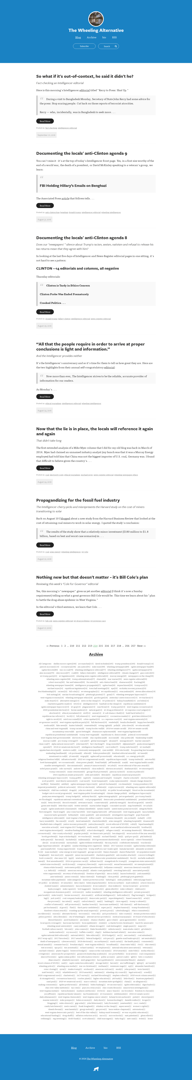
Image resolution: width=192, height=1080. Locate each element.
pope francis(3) (142, 814)
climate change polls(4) (117, 793)
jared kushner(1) (71, 919)
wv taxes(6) (142, 753)
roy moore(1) (72, 932)
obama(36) (101, 678)
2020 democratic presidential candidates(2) (109, 857)
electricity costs (57, 474)
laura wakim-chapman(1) (120, 1009)
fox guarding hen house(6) (142, 749)
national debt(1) (77, 935)
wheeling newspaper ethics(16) (78, 697)
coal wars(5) (84, 780)
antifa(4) (65, 783)
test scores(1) (47, 947)
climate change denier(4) (141, 780)
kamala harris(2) (127, 848)
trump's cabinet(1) (138, 901)
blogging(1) (52, 1003)
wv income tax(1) (114, 984)
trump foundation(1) (141, 907)
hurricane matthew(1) (109, 904)
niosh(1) (119, 969)
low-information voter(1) (88, 956)
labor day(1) (79, 882)
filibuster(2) (148, 830)
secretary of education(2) (74, 873)
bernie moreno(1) (72, 895)
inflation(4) (101, 787)
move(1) (141, 919)
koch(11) (70, 716)
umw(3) (148, 802)
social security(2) (57, 842)
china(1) (127, 981)
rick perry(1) (108, 938)
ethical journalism (53, 403)
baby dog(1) (120, 1018)
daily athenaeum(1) (48, 996)
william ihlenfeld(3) (86, 808)
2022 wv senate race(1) (139, 993)
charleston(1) (69, 975)
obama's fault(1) (98, 919)
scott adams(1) (88, 1018)
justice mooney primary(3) (75, 824)
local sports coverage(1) (50, 922)
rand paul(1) (52, 981)
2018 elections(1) (85, 941)
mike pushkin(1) (125, 879)
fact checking (51, 127)
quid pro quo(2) (131, 836)
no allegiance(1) (140, 981)
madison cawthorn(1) (86, 990)
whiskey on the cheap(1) (106, 1006)
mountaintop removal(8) (63, 731)
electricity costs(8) (80, 737)
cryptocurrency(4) (116, 787)
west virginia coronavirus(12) (140, 706)
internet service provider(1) (99, 916)
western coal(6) (69, 749)
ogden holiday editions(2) (144, 845)
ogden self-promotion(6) (101, 756)
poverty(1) (144, 885)
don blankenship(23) (47, 691)
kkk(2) (106, 845)
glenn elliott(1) (112, 888)
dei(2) (120, 836)
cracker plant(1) (85, 978)
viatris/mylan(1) (68, 990)
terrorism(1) (84, 913)
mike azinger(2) (74, 879)
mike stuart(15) (51, 700)
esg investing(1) (59, 1018)
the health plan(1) (132, 941)
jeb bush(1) (117, 978)
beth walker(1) (123, 895)
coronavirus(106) (68, 666)
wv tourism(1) (106, 993)
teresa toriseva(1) (130, 885)
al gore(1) (64, 907)
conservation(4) (101, 802)
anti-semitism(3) (103, 814)
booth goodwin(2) (49, 836)
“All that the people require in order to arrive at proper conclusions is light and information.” (90, 346)
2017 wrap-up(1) (45, 938)
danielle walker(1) (132, 999)
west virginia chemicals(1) (69, 996)
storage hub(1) (102, 962)
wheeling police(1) (47, 965)
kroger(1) (146, 999)
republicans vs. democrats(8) (113, 734)
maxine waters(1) (50, 999)
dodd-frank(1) (74, 1018)
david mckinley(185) (104, 663)
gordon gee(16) (101, 697)
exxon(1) (56, 913)
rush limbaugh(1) (113, 925)
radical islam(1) (88, 901)
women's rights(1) (141, 1006)
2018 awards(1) (120, 950)
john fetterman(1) (95, 1003)
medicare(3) (92, 827)
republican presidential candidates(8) (61, 734)
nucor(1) (103, 1015)
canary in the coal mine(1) (100, 950)
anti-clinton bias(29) (108, 682)
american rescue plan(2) (78, 870)
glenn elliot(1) (147, 1015)
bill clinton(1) (126, 904)
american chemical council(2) (137, 867)
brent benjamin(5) (100, 780)
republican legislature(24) (76, 688)
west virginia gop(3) (132, 811)
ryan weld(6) (107, 749)
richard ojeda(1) (87, 947)
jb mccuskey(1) (99, 885)
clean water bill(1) (128, 944)
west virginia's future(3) (76, 817)
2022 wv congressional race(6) (91, 759)
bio (104, 37)
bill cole (48, 620)
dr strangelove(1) (47, 978)
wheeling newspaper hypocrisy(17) (131, 694)
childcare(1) (140, 888)
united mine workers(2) (50, 864)
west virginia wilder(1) (95, 944)
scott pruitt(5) (48, 780)
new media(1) (130, 935)
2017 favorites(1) (61, 938)
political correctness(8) (138, 734)
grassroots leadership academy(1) (92, 953)
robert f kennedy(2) (144, 839)
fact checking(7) (97, 743)
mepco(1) (142, 925)
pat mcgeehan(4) (126, 796)
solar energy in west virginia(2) (72, 851)
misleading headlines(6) (56, 753)
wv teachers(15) (146, 697)
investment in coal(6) (58, 756)
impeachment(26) (125, 685)
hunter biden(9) (76, 725)
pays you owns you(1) (91, 987)
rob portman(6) (75, 753)
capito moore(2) (105, 864)
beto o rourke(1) (145, 956)
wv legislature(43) (66, 675)
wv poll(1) (43, 882)
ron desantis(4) (124, 783)
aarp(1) (77, 901)
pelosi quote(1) (45, 916)
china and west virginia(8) (57, 728)
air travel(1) (151, 962)
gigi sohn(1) (80, 1003)
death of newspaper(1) (50, 941)
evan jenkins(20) (126, 691)
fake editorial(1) (93, 935)
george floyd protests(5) (97, 771)
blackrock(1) (98, 888)
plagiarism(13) (88, 706)
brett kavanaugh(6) (48, 762)
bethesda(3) (73, 814)
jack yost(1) (56, 898)
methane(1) (103, 965)
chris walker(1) (114, 885)
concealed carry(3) (118, 805)
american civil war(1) (104, 969)
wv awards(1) (66, 882)
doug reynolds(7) (113, 743)
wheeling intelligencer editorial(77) (90, 669)
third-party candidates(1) (88, 907)
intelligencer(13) (90, 703)
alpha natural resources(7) (63, 743)
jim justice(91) (84, 666)
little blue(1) (129, 978)
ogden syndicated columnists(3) (62, 808)
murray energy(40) (118, 675)
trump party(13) (118, 706)
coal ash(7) (84, 740)
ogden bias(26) (108, 685)
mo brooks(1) (127, 990)
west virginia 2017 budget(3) (72, 827)
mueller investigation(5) (54, 765)
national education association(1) (126, 947)
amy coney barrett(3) (76, 811)
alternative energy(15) (69, 700)
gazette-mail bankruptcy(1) (128, 938)
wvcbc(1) (101, 990)
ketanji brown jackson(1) (120, 996)
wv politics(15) (108, 700)
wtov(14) (77, 703)
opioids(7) (47, 746)
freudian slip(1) (76, 944)
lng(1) (46, 898)
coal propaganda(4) (93, 799)
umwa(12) (96, 712)
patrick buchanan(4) (108, 783)
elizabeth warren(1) (70, 959)
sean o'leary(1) (113, 990)
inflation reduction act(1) (87, 1015)
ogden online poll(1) (66, 956)
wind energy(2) (82, 857)
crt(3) (148, 817)
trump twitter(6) (136, 759)
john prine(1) (130, 969)
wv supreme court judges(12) (138, 709)
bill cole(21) (74, 691)
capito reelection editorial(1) (81, 962)
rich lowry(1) (78, 891)
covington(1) (44, 953)
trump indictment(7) (129, 746)
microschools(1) (116, 1015)
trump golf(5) (75, 777)
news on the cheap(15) (90, 700)
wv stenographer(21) (90, 691)
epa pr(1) (58, 947)
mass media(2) (51, 851)
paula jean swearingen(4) (53, 796)
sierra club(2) (112, 873)
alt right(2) (66, 845)
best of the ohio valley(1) (86, 1012)
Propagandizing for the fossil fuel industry (78, 500)
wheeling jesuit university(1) (59, 925)
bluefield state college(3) (51, 824)
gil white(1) (146, 928)
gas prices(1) (101, 1009)
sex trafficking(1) (127, 962)
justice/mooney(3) (96, 824)
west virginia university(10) (135, 719)
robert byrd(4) (100, 790)
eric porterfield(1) (116, 953)
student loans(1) (51, 885)
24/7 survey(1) (83, 975)
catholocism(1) (114, 928)
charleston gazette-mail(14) (60, 703)
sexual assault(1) (45, 944)
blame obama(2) (110, 851)
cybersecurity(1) (69, 941)
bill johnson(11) (83, 716)
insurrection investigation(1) (135, 987)
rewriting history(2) (122, 870)
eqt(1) (130, 965)
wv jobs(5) (112, 765)
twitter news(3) (81, 805)
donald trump (75, 212)
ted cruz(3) (104, 827)
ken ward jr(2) (57, 854)
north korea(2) (69, 864)
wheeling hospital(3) (132, 820)
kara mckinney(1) (83, 885)
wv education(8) (142, 725)
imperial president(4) (47, 787)
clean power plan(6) (84, 762)
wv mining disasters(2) (132, 830)
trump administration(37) (83, 678)
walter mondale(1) (94, 891)
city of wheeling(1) (77, 916)
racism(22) (62, 691)
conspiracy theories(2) (86, 864)
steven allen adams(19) (145, 691)
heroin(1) (114, 962)
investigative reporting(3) (123, 814)
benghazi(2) (44, 854)
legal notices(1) (135, 972)
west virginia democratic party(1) (59, 1012)
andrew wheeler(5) (82, 768)
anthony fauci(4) (89, 796)
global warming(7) (99, 740)
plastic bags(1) (62, 950)
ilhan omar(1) (54, 959)
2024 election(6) (122, 749)
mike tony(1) (57, 895)
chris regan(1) (122, 901)
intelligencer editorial (67, 127)
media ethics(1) (147, 950)
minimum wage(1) (118, 965)
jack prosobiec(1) (109, 913)
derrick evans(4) (69, 802)
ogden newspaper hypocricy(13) (55, 706)
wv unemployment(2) (144, 864)
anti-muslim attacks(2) (126, 854)
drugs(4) (73, 790)
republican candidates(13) (134, 703)
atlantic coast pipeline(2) (101, 870)
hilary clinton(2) (87, 876)
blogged (65, 518)
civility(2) (62, 870)
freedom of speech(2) (96, 873)
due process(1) (54, 901)
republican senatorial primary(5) (126, 774)
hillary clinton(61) (88, 672)
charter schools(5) (131, 777)
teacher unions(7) (142, 740)
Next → (141, 646)
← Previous (53, 646)
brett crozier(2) (45, 857)
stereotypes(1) (147, 996)
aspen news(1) (125, 1006)
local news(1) (131, 953)
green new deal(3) (49, 805)
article (65, 198)
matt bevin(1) (48, 972)
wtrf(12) (86, 712)
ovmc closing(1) (51, 969)
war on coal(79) (66, 669)
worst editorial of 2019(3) (117, 824)
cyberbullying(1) (123, 910)
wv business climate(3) (113, 817)
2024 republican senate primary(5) (68, 774)
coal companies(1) (147, 953)
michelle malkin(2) (146, 857)
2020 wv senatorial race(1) (70, 981)
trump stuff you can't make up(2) (103, 848)
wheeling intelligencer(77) (119, 669)
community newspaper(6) (89, 749)
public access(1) (108, 956)
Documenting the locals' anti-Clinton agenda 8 (81, 238)
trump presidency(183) (125, 663)
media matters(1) (56, 932)
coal (47, 474)
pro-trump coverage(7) (68, 740)
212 (84, 646)
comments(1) (147, 941)
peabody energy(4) (118, 802)
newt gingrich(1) (88, 959)
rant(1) (64, 962)
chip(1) (98, 932)
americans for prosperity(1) (63, 953)
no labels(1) (54, 882)
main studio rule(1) (131, 928)
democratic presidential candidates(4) (120, 799)
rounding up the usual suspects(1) (83, 910)
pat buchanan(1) (51, 907)
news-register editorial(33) (135, 678)
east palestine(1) (132, 1015)
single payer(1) (129, 925)
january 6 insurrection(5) (95, 765)
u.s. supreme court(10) (112, 719)
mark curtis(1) (116, 941)
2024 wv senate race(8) (138, 728)
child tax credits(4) (59, 790)
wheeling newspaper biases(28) (59, 685)
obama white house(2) (53, 867)
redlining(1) (46, 1018)
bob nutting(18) (53, 694)
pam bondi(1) (44, 895)
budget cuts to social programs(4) (57, 793)
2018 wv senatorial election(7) (67, 746)
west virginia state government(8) (55, 737)
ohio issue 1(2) (60, 857)
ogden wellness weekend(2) (91, 842)
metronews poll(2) (73, 867)
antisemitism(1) (67, 885)
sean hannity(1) (71, 1009)
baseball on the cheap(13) (110, 703)
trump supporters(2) (66, 848)
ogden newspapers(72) (142, 669)
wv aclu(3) (147, 805)
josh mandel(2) (143, 873)
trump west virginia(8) (89, 734)
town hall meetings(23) (99, 688)
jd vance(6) (74, 756)
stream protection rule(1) (145, 913)
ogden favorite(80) (50, 669)
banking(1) (109, 901)
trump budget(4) (73, 796)
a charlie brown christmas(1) (121, 922)
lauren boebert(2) (127, 873)
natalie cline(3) (103, 808)
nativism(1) (99, 972)
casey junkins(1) (81, 925)
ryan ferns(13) (103, 706)
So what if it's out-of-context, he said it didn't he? (84, 76)
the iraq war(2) (111, 842)
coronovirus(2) (44, 833)
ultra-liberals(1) (60, 916)
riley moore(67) (63, 672)
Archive (91, 37)
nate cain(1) (132, 1018)
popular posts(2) (81, 833)
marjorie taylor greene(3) (55, 814)
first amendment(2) (55, 861)
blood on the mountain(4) (143, 790)
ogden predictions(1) (68, 984)
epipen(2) (69, 854)
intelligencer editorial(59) (109, 672)
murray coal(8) (49, 740)
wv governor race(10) (48, 722)
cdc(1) (58, 972)
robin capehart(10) (91, 719)
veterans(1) (147, 947)
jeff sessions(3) (115, 811)
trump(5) (117, 777)
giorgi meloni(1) (87, 1009)
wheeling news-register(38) (58, 678)
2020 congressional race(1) (50, 975)
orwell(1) (148, 972)
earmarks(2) (72, 842)
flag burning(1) (138, 895)
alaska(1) (141, 959)
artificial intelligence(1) (105, 895)
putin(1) (136, 996)
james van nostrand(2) (84, 854)
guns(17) (110, 694)
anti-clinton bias (52, 212)
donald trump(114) (145, 663)
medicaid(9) (49, 725)
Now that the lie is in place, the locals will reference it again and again (94, 431)
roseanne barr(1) (61, 944)
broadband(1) (112, 944)
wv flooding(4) (45, 799)
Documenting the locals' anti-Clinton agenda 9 (81, 153)
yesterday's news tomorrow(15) (123, 697)
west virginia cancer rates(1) (95, 996)
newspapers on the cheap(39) (140, 675)
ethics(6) (87, 753)
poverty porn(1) (107, 910)
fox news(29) (92, 682)
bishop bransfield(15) (126, 700)
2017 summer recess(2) (121, 845)
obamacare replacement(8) (104, 731)
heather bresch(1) (90, 904)
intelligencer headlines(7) (93, 746)
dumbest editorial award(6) (124, 753)
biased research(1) (134, 898)
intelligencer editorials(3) (53, 817)
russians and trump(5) (102, 777)
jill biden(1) (84, 984)
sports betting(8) (83, 731)
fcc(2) (40, 851)
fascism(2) (59, 839)
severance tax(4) (85, 802)
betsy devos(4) (54, 802)
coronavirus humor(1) (66, 978)
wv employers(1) (103, 947)
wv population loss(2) (146, 851)
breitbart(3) (147, 827)
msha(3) (141, 817)
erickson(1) (89, 969)
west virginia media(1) (49, 990)
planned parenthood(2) (92, 867)
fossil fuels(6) (101, 762)
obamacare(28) (125, 682)
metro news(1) (70, 1006)
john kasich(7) (82, 743)
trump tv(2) (82, 848)
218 (119, 646)
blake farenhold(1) (98, 928)
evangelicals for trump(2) (116, 861)
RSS (114, 37)
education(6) (119, 756)
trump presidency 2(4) (143, 783)
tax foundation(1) (90, 993)
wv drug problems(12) (113, 709)
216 (107, 646)
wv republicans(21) (109, 691)
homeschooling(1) (115, 999)
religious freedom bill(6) (49, 759)
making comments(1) (47, 984)
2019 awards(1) (86, 972)
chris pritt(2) (113, 876)
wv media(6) (145, 746)
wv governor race (98, 620)
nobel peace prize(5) (48, 768)
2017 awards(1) (77, 938)
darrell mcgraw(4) (136, 802)
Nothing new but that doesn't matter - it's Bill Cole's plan (92, 577)
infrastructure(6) (68, 759)
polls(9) (117, 725)
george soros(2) (95, 851)
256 (127, 646)
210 (72, 646)
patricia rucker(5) (117, 771)
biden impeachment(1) (96, 882)
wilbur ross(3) (95, 817)
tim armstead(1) (71, 947)
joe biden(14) (143, 700)
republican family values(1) (69, 993)
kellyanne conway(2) (113, 867)
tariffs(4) (44, 783)
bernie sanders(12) (79, 709)
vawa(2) (41, 861)
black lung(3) (59, 811)
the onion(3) (61, 820)
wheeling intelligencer (111, 212)
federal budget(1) (93, 938)
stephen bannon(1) (122, 907)
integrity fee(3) (145, 808)
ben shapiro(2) (118, 833)
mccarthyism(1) (101, 941)
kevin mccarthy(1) (116, 882)
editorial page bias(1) (143, 879)
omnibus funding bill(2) (75, 830)
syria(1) (63, 969)
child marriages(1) (105, 1018)
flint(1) (73, 907)
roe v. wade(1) (140, 1003)
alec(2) (45, 842)
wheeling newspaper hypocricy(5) (53, 777)
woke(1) (142, 1018)
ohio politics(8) (127, 737)
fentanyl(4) (55, 783)
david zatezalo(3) (83, 820)
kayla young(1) (54, 888)
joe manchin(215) (85, 663)
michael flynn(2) (109, 836)
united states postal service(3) (124, 808)
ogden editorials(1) (132, 984)
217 (113, 646)
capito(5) (87, 777)
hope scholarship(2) (67, 836)
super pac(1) (106, 907)
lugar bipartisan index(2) (48, 845)
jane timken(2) (56, 876)
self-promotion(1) (73, 904)
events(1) (103, 922)
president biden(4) (146, 799)
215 (101, 646)
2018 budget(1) (108, 935)
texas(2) (96, 836)
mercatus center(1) (136, 932)
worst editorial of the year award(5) (133, 765)
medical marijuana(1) (122, 916)
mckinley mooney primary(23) (132, 688)
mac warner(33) (115, 678)
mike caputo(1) (69, 888)
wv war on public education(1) (135, 1012)
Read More (45, 121)
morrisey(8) (114, 737)
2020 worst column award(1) (143, 975)
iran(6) (125, 762)
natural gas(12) (95, 709)
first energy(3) (45, 811)
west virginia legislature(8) (129, 731)
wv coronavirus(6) (66, 762)
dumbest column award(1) (55, 910)
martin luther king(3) (99, 805)
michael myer (87, 474)
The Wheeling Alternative (100, 1058)
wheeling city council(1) (116, 972)
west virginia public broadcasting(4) (89, 793)
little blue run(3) (66, 805)
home (150, 1018)
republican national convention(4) (68, 799)
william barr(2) (96, 861)
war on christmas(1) (88, 965)
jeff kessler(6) (114, 762)
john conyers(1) (81, 928)
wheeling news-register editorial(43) (92, 675)
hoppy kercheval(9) (145, 722)
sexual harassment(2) (123, 864)
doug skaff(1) (68, 1015)
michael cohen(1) (46, 950)
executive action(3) (50, 827)
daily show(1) (99, 999)
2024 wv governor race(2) (76, 861)
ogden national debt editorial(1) (55, 935)
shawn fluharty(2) (127, 851)
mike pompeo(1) (67, 999)
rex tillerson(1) (44, 913)
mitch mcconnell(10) (72, 719)
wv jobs (85, 551)
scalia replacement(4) (118, 780)
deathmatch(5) (131, 768)
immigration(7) (126, 740)
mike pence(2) (47, 839)
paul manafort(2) (48, 848)
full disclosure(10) (99, 722)
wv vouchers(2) (84, 836)
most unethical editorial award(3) (125, 827)
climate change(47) (130, 672)
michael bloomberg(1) (101, 975)
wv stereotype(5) (146, 768)
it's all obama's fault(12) (113, 712)
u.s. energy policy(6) (135, 756)
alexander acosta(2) (144, 848)
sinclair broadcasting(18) (73, 694)
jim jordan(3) (130, 817)
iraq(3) (44, 808)
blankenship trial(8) (144, 737)
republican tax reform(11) (53, 716)
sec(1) (119, 935)
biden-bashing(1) (98, 984)
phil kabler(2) (146, 836)
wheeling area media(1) (67, 965)
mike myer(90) (98, 666)
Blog (78, 37)
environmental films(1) (125, 959)
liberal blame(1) (55, 919)
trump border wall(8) (95, 728)
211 (78, 646)
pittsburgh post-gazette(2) (132, 876)
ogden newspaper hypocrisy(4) (84, 783)
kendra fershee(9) (128, 722)
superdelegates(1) (116, 898)
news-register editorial (101, 318)
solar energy (55, 551)
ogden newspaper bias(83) (142, 666)
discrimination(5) (74, 765)
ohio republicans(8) (98, 737)
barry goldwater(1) (105, 959)
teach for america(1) (144, 922)
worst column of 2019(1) (48, 962)
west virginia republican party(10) (74, 722)
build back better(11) (135, 712)
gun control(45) (147, 672)
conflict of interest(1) (54, 904)
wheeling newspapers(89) (118, 666)
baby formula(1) (111, 1003)
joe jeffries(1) (50, 993)
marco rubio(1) (90, 981)
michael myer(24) (55, 688)
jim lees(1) (84, 919)
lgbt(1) (134, 956)
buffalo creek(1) (86, 932)
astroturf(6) (150, 759)
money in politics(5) (135, 771)
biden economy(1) (84, 999)
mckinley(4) (44, 790)
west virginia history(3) (97, 811)
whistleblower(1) (70, 972)
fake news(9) (61, 725)
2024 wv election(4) (86, 787)
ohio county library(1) (111, 987)
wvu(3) (71, 820)
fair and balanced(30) (75, 682)
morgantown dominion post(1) (57, 891)
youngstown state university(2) (142, 861)
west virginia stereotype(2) (51, 830)
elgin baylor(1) (148, 984)
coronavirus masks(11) (120, 716)
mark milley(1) (132, 882)
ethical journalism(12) (71, 712)
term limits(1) (144, 969)
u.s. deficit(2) (50, 870)
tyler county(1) (125, 913)
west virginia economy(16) (52, 697)
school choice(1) (148, 882)
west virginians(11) (100, 716)
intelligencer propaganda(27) (88, 685)
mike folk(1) (133, 950)
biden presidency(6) (101, 753)
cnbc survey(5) (65, 768)
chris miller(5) (98, 768)
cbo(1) (140, 944)
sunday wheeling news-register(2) (87, 845)
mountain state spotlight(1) (111, 981)
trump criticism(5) (57, 771)
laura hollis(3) (148, 811)
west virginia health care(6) (141, 762)
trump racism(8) (77, 728)
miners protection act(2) (93, 879)
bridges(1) (151, 895)
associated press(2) (141, 870)
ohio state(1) (150, 944)
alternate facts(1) (69, 913)
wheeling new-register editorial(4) (141, 787)
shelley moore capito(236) (65, 663)
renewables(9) (90, 725)
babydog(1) (111, 879)
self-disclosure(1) (141, 904)
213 (90, 646)
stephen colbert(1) (120, 975)
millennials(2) (84, 839)
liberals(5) (105, 774)
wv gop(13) (76, 706)
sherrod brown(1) (48, 956)
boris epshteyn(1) (89, 922)
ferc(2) (133, 857)
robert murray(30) (56, 682)
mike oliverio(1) (66, 1003)
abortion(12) (54, 712)
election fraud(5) (148, 777)
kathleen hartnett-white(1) (114, 932)
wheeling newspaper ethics (126, 474)
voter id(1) (95, 913)
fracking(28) (139, 682)
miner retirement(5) (76, 771)
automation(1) (139, 1009)
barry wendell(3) (47, 820)
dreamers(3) (148, 820)
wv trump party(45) (48, 675)
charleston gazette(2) (105, 854)
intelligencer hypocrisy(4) (140, 793)
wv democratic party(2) (100, 833)
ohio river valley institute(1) (57, 987)
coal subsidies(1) (145, 935)
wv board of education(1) (144, 916)
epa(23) (114, 688)
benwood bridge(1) (78, 950)
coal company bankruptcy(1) (75, 898)
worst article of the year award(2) (141, 833)
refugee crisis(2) (113, 830)
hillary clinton (64, 318)
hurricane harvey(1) (71, 922)
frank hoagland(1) (86, 1006)
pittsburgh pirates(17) (95, 694)
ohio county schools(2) (62, 833)
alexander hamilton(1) (144, 965)
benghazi (64, 212)
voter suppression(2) (52, 873)
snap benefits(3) (135, 805)
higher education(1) (101, 978)
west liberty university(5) (67, 780)
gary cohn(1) (112, 919)
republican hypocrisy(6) (116, 759)
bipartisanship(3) (146, 824)
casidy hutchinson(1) (53, 1006)
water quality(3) (87, 814)
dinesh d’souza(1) (55, 1009)
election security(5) (114, 768)
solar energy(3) (115, 820)
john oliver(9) (128, 725)
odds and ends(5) (92, 774)
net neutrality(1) (149, 938)
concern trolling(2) (146, 854)
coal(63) (74, 672)
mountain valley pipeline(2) (53, 879)
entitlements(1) (120, 993)
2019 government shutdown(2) (105, 839)
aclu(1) (147, 898)
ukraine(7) (113, 740)
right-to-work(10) (54, 719)
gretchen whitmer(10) (141, 716)
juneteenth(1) (126, 1003)
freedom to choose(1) (144, 990)
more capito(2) (127, 839)
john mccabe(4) (85, 790)
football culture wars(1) (52, 928)
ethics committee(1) (140, 910)
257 (133, 646)
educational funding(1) (51, 1015)
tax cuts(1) (75, 987)
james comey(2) (72, 876)
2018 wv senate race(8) (116, 728)
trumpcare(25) (141, 685)
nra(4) (43, 802)
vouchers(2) (146, 842)
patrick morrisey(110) (49, 666)
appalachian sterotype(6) (50, 749)
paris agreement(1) (128, 919)
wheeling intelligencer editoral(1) (118, 891)
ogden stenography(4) (107, 796)
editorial (84, 90)
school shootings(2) (95, 830)
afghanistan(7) (129, 743)
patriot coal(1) (123, 956)
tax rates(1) (67, 901)
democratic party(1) (98, 898)
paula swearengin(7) (146, 743)
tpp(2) (71, 857)
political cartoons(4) (67, 787)
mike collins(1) (126, 888)
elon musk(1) (87, 895)
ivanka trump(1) (75, 969)
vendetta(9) (113, 722)
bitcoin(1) (69, 928)
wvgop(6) (84, 756)
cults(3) (133, 824)
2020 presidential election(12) (56, 709)
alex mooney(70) (46, 672)
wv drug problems (82, 620)
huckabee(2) (71, 839)
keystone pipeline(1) (145, 978)
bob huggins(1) (84, 888)
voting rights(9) (105, 725)
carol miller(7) (112, 746)
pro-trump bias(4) (143, 796)
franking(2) (101, 876)
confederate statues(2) (129, 842)
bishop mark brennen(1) (109, 1012)
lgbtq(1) (140, 962)
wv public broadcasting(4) (119, 790)
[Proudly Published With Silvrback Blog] (96, 1070)
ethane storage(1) (97, 925)
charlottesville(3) (99, 820)
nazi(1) (100, 901)
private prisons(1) (142, 891)
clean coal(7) (44, 743)
